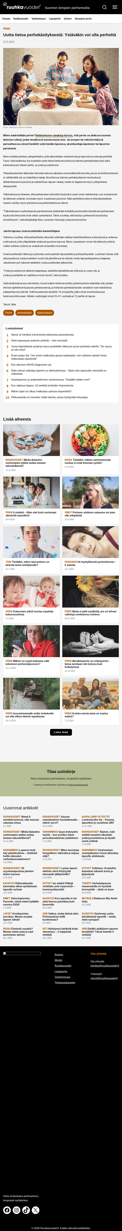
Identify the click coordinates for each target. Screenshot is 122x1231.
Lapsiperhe (55, 18)
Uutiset (68, 18)
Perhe (6, 28)
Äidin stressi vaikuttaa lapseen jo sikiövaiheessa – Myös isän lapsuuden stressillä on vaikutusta (58, 372)
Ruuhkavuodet (20, 18)
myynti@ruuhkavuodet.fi (104, 978)
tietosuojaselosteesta (78, 785)
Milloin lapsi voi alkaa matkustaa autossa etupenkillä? (41, 391)
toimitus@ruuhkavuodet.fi (105, 965)
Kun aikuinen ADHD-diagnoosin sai (31, 364)
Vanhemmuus (39, 18)
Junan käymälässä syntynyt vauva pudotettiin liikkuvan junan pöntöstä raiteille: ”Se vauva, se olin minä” (61, 348)
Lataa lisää (61, 732)
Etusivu (6, 18)
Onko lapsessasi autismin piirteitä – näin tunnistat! (39, 340)
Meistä (58, 960)
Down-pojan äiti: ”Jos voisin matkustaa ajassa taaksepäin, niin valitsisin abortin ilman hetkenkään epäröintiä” (59, 357)
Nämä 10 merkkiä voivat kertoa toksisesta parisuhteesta (42, 334)
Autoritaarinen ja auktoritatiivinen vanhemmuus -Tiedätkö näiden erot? (50, 379)
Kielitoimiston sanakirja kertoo (53, 135)
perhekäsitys (24, 312)
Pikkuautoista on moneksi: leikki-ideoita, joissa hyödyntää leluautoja (49, 397)
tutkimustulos (44, 312)
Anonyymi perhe (83, 18)
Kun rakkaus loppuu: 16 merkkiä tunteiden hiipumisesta (42, 385)
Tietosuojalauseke (65, 982)
